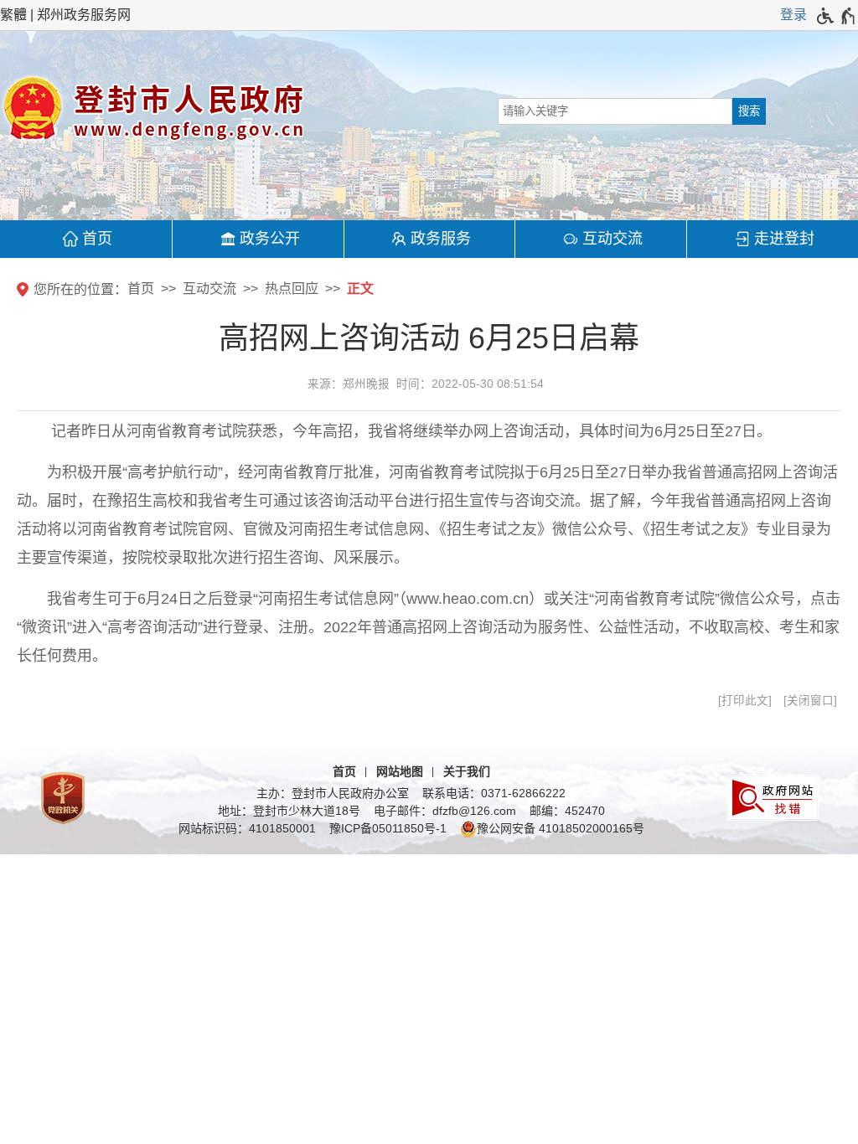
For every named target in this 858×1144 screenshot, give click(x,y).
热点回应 (291, 288)
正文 (360, 288)
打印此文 (744, 700)
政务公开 (270, 238)
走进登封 (784, 238)
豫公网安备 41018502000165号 (560, 828)
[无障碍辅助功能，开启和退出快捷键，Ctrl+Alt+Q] (836, 16)
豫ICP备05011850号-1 (388, 828)
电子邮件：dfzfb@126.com (445, 810)
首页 (97, 238)
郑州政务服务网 (84, 15)
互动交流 (612, 238)
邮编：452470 (567, 810)
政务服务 (441, 238)
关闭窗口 (810, 700)
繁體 (13, 15)
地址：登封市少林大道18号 (289, 810)
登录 (793, 15)
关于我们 (466, 771)
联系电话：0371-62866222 (494, 793)
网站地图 (399, 771)
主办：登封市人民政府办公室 (332, 793)
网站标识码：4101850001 (247, 828)
